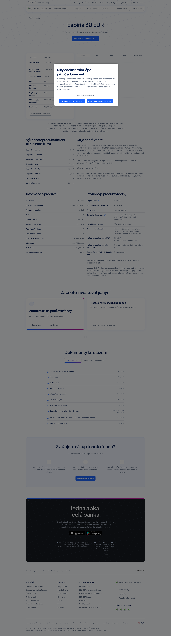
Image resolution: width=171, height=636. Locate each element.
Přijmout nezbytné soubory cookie (99, 101)
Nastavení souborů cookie (86, 95)
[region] (86, 85)
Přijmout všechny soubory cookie (72, 101)
